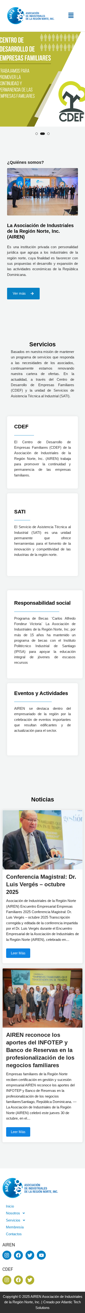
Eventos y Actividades (41, 693)
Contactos (14, 1234)
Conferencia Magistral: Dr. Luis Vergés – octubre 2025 (41, 884)
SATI (20, 512)
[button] (72, 15)
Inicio (10, 1206)
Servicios (13, 1220)
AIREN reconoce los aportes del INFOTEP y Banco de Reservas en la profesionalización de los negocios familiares (40, 1050)
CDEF (21, 427)
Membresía (15, 1227)
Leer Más (18, 953)
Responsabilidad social (42, 603)
